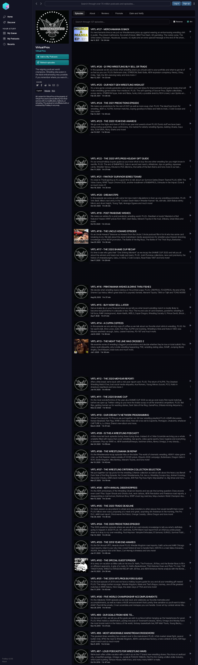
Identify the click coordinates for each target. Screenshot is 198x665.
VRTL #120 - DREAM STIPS (104, 194)
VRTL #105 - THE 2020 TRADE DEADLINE (112, 505)
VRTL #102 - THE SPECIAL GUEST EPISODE (113, 560)
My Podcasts (13, 38)
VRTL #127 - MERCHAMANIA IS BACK (110, 29)
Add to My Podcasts (49, 57)
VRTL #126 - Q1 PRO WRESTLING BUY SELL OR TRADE (119, 66)
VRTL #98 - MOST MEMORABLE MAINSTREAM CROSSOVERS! (122, 633)
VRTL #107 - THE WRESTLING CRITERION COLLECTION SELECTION (126, 469)
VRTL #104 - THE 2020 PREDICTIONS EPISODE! (115, 524)
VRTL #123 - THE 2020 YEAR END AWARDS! (113, 121)
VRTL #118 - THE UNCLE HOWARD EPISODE (113, 231)
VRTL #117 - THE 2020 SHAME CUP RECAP (113, 249)
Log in (176, 3)
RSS (53, 91)
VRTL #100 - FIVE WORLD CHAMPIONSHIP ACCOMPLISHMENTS (124, 596)
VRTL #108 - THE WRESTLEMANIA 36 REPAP (114, 451)
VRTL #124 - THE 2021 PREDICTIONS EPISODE (115, 102)
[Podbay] (6, 8)
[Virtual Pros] (52, 27)
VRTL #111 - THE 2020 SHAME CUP (109, 396)
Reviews (105, 13)
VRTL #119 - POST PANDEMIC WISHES (110, 213)
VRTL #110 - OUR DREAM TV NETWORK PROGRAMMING (120, 414)
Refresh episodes (47, 62)
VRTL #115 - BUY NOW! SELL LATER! (110, 304)
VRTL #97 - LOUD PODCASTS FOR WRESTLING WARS (118, 651)
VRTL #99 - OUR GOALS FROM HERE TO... (112, 614)
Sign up (186, 3)
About (4, 661)
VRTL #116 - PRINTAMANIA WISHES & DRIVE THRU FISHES (121, 286)
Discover (11, 22)
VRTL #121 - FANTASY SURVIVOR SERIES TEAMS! (116, 176)
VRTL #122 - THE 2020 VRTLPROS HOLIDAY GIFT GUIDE (120, 158)
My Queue (12, 33)
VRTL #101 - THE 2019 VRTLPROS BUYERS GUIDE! (117, 578)
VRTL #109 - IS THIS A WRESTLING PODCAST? (115, 433)
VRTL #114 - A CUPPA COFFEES (107, 323)
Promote (119, 13)
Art (191, 21)
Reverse (179, 21)
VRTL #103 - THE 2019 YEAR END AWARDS (113, 542)
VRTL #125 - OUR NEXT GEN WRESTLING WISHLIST (117, 84)
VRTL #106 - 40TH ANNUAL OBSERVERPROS (114, 487)
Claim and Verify (136, 13)
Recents (11, 44)
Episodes (79, 13)
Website (47, 91)
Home (10, 16)
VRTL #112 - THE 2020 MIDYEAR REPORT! (112, 378)
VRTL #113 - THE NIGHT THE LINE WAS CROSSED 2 (117, 341)
